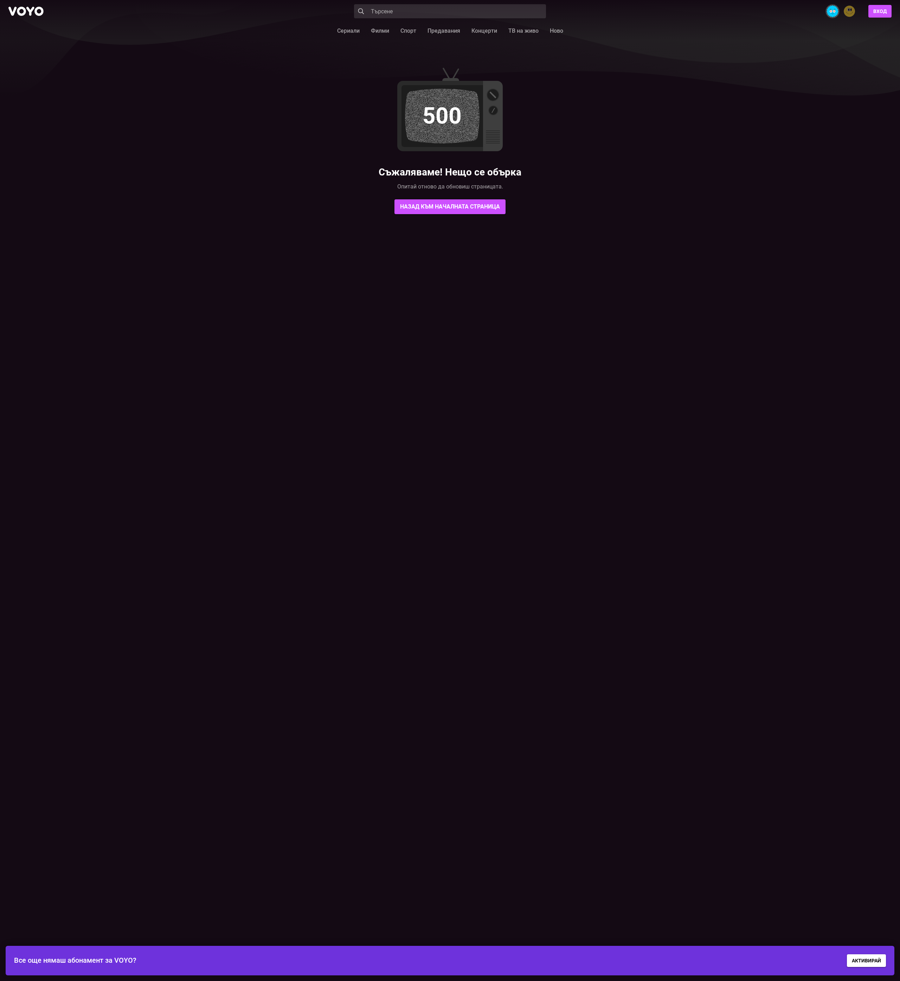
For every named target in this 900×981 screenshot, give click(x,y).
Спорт (408, 30)
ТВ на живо (523, 30)
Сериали (348, 30)
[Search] (361, 11)
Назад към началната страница (450, 206)
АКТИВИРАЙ (866, 960)
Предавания (444, 30)
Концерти (484, 30)
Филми (380, 30)
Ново (556, 30)
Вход (880, 11)
